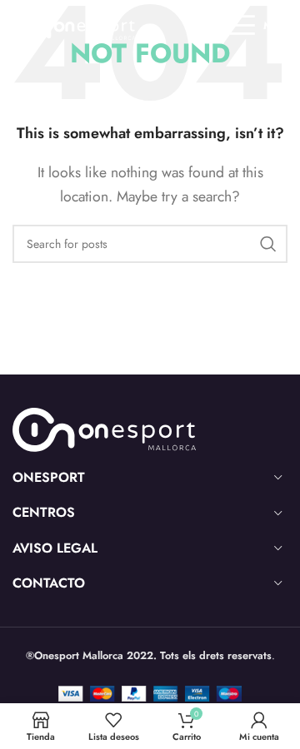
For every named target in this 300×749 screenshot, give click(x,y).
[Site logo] (72, 23)
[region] (150, 596)
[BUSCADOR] (268, 244)
